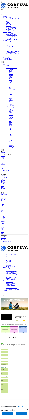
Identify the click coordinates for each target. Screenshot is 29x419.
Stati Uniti (11, 147)
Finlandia (11, 117)
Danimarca (11, 115)
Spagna (10, 137)
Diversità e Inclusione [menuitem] (10, 50)
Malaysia (10, 97)
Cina (10, 88)
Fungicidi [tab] (9, 337)
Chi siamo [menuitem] (5, 45)
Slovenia (10, 136)
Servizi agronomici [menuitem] (7, 32)
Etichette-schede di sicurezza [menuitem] (9, 57)
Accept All (8, 413)
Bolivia (10, 70)
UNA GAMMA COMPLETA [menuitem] (12, 18)
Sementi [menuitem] (7, 20)
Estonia (10, 116)
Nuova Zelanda (12, 105)
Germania (11, 119)
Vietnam (10, 101)
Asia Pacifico (9, 86)
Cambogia (11, 87)
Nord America (9, 144)
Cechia (10, 112)
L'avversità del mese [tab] (6, 340)
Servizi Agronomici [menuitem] (10, 33)
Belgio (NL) (11, 109)
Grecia (10, 121)
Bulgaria (10, 111)
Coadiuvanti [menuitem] (8, 26)
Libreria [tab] (23, 337)
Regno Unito (11, 131)
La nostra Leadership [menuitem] (10, 47)
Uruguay (10, 84)
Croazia (10, 113)
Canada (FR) (11, 146)
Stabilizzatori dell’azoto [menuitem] (11, 28)
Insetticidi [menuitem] (8, 23)
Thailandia (11, 100)
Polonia (10, 129)
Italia (2, 62)
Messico (10, 78)
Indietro (5, 16)
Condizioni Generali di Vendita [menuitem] (12, 53)
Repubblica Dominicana (14, 83)
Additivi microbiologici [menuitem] (11, 30)
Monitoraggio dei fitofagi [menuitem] (11, 39)
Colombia (11, 74)
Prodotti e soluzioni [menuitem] (7, 17)
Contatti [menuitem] (5, 55)
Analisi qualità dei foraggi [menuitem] (11, 35)
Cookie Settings (14, 416)
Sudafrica (11, 66)
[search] (1, 14)
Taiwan (10, 99)
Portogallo (11, 130)
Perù (10, 82)
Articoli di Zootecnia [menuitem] (10, 44)
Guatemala (11, 77)
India (10, 93)
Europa (7, 106)
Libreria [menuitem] (5, 40)
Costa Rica (11, 75)
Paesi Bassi (11, 128)
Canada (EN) (11, 145)
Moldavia (11, 127)
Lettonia (10, 124)
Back (4, 64)
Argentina (11, 69)
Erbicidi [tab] (3, 337)
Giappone (11, 92)
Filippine (10, 90)
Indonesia (11, 94)
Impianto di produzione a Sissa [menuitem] (12, 51)
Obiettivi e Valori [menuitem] (9, 46)
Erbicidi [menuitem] (7, 21)
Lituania (10, 125)
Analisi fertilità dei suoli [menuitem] (11, 34)
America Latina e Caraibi (11, 68)
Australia (8, 103)
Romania (10, 133)
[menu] (1, 1)
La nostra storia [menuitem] (9, 48)
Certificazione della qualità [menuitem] (11, 52)
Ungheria (11, 142)
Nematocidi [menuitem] (8, 24)
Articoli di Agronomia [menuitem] (10, 42)
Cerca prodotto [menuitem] (6, 58)
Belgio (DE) (11, 110)
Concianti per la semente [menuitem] (11, 27)
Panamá (10, 80)
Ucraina (10, 141)
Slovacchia (11, 135)
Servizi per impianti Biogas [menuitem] (11, 36)
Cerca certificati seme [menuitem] (7, 59)
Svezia (10, 139)
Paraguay (11, 81)
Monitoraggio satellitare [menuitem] (11, 38)
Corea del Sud (12, 89)
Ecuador (10, 76)
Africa (7, 65)
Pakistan (10, 98)
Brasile (10, 71)
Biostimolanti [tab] (16, 337)
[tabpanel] (14, 369)
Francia (10, 118)
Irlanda (10, 122)
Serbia (10, 134)
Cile (9, 72)
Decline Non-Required (21, 413)
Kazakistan (11, 95)
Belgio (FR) (11, 107)
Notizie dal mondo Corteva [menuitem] (11, 41)
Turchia (10, 140)
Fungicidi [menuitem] (8, 22)
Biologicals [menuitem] (8, 29)
